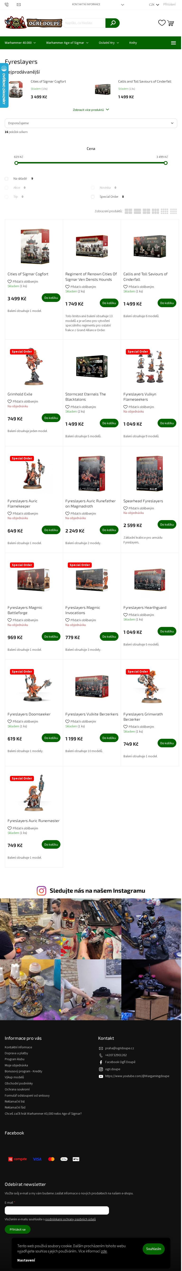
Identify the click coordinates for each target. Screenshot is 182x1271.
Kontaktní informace (86, 4)
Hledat (112, 23)
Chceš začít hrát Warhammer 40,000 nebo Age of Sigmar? (43, 1113)
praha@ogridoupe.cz (119, 1048)
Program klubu (14, 1059)
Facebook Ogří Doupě (120, 1062)
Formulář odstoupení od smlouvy (27, 1095)
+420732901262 (116, 1055)
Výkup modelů (14, 1077)
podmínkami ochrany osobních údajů (70, 1219)
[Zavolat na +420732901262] (11, 5)
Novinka (108, 187)
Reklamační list (15, 1101)
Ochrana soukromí (17, 1089)
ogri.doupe (112, 1069)
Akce (19, 187)
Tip (18, 196)
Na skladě (23, 178)
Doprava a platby (16, 1053)
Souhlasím (153, 1248)
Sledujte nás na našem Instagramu (97, 890)
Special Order (112, 196)
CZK (152, 5)
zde (104, 1251)
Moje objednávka (16, 1065)
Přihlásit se (18, 1229)
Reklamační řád (15, 1107)
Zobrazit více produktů (89, 110)
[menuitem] (67, 42)
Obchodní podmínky (19, 1083)
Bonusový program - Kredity (23, 1071)
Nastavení (26, 1260)
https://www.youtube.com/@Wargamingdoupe (137, 1076)
